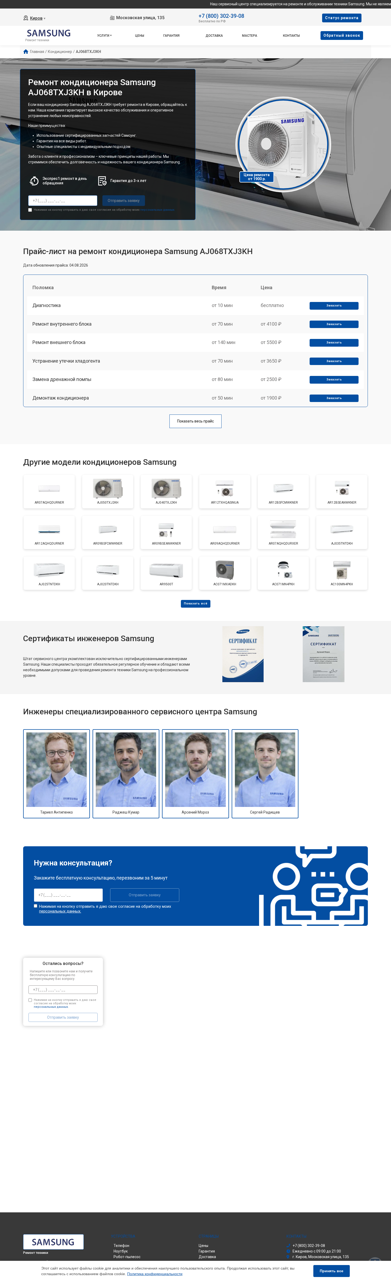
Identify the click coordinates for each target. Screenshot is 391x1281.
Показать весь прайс (195, 421)
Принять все (331, 1271)
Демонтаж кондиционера (60, 398)
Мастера (249, 36)
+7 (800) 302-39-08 (221, 15)
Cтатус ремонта (342, 18)
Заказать (334, 305)
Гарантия (171, 36)
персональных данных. (157, 210)
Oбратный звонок (341, 35)
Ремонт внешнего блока (58, 342)
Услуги (103, 36)
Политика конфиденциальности (154, 1274)
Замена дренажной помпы (61, 379)
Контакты (291, 36)
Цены (139, 36)
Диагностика (46, 305)
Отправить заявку (124, 200)
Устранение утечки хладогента (66, 361)
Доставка (214, 36)
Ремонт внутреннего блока (61, 324)
